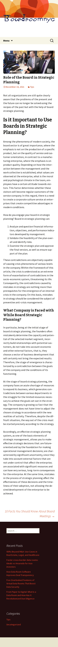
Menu (6, 40)
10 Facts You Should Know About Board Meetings (30, 513)
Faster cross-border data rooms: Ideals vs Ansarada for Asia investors (22, 563)
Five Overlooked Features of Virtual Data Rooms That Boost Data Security (20, 583)
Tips (32, 86)
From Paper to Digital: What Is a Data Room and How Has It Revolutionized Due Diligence (21, 595)
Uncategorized (13, 624)
